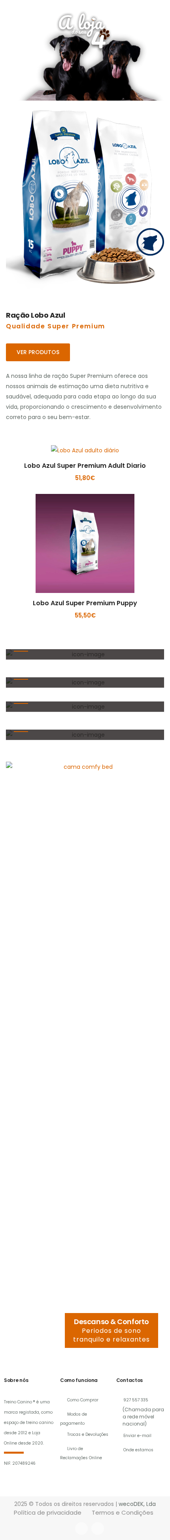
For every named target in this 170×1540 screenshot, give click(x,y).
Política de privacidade (47, 1512)
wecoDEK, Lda (137, 1504)
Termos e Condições (122, 1512)
